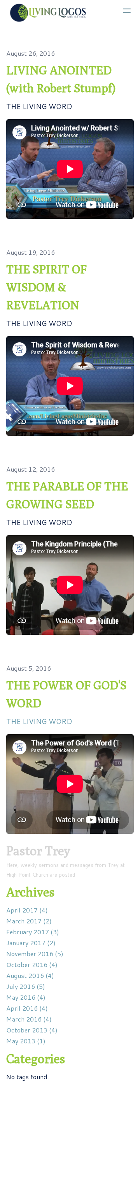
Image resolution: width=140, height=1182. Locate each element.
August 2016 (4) (30, 975)
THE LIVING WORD (39, 721)
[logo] (48, 13)
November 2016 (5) (34, 953)
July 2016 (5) (25, 986)
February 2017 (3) (32, 931)
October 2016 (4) (32, 964)
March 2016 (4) (29, 1019)
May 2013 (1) (26, 1040)
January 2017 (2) (31, 942)
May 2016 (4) (26, 997)
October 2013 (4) (32, 1029)
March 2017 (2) (29, 920)
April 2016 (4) (27, 1008)
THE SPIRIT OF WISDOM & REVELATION (46, 287)
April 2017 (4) (27, 909)
